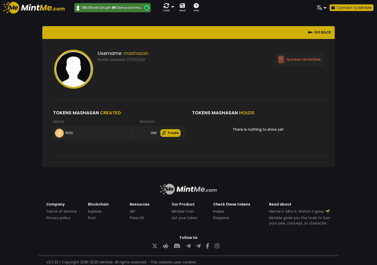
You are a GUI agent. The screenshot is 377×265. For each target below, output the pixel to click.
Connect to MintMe (354, 7)
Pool (91, 217)
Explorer (95, 211)
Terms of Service (61, 211)
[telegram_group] (188, 246)
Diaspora (221, 217)
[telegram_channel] (198, 246)
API (132, 211)
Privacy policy (58, 217)
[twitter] (154, 246)
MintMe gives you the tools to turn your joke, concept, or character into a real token (299, 223)
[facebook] (207, 246)
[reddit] (165, 246)
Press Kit (137, 217)
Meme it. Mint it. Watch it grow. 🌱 (299, 211)
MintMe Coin (183, 211)
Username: (110, 53)
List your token (184, 217)
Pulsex (218, 211)
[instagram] (217, 246)
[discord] (177, 246)
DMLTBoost (90, 8)
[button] (167, 7)
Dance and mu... (130, 7)
